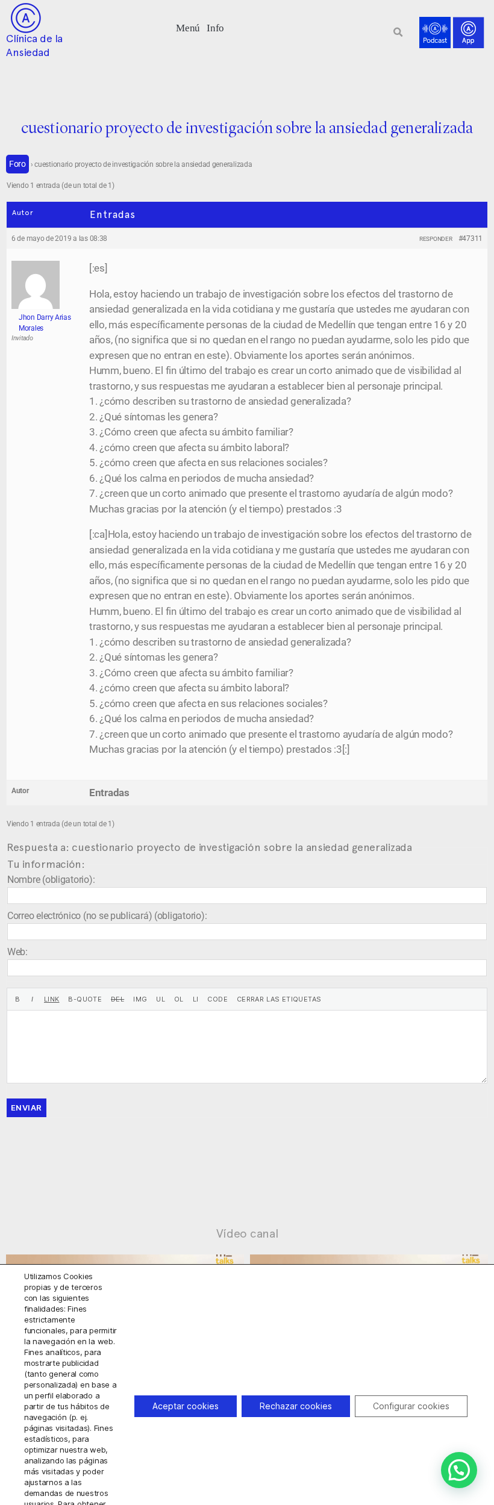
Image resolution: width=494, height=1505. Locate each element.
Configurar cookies (411, 1406)
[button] (188, 27)
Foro (17, 164)
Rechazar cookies (296, 1406)
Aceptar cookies (185, 1406)
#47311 (470, 238)
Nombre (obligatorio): (51, 879)
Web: (17, 952)
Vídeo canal (247, 1233)
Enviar (26, 1107)
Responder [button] (435, 238)
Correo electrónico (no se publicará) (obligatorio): (107, 915)
